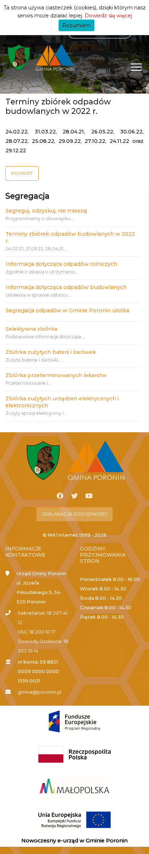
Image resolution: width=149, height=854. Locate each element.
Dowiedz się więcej (108, 15)
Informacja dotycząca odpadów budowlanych (66, 287)
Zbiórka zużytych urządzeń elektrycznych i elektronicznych (62, 402)
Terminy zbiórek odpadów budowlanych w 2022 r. (70, 237)
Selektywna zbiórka (31, 329)
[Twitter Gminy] (74, 496)
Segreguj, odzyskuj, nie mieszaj (46, 210)
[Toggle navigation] (136, 67)
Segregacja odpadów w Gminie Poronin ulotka (67, 310)
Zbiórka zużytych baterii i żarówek (50, 352)
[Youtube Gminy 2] (89, 496)
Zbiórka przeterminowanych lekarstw (55, 375)
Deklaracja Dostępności (74, 514)
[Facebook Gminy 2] (60, 496)
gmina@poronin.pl (39, 692)
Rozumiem (76, 25)
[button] (22, 173)
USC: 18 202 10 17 (36, 632)
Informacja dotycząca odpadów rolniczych (61, 264)
